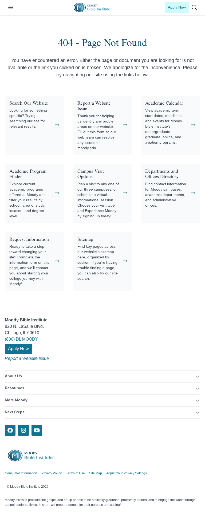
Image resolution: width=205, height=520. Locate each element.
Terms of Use (75, 473)
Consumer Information (21, 473)
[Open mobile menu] (13, 7)
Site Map (95, 473)
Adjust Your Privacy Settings (126, 473)
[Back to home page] (35, 455)
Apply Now (177, 7)
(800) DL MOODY (21, 339)
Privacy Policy (51, 473)
